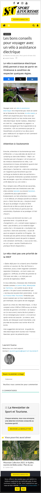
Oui (17, 489)
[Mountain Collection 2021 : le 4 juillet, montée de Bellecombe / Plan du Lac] (20, 442)
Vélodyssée (31, 285)
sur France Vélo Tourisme (13, 296)
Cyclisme (7, 34)
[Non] (38, 485)
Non (23, 489)
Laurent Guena (9, 58)
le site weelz (30, 113)
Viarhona (9, 288)
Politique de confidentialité (28, 485)
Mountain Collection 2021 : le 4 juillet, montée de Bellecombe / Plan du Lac (18, 463)
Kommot (31, 191)
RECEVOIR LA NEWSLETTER (20, 19)
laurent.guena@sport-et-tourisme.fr (23, 351)
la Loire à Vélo (20, 285)
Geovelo (16, 191)
